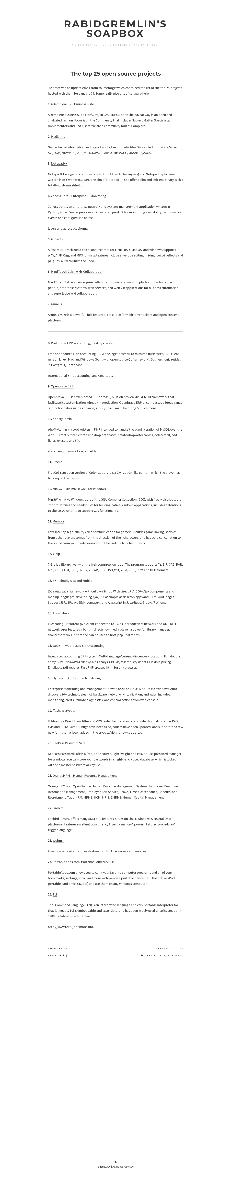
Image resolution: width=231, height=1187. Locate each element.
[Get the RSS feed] (115, 1162)
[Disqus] (115, 1004)
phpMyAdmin (62, 419)
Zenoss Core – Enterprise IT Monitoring (78, 196)
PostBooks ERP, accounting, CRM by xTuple (81, 343)
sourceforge (107, 88)
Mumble (58, 521)
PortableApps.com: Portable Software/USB (83, 862)
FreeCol (58, 462)
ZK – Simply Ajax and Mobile (72, 580)
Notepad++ (59, 163)
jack (102, 1166)
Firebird (58, 808)
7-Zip (56, 554)
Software (175, 955)
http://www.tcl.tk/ (61, 927)
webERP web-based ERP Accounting (79, 645)
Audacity (57, 239)
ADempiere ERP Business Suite (72, 104)
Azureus (56, 304)
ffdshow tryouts (64, 710)
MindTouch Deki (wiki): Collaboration (77, 271)
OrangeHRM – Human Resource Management (85, 775)
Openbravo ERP (62, 386)
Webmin (58, 840)
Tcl (55, 894)
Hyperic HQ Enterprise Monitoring (77, 678)
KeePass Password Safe (69, 743)
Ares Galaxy (61, 613)
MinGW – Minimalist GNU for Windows (79, 489)
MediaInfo (58, 136)
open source (155, 955)
